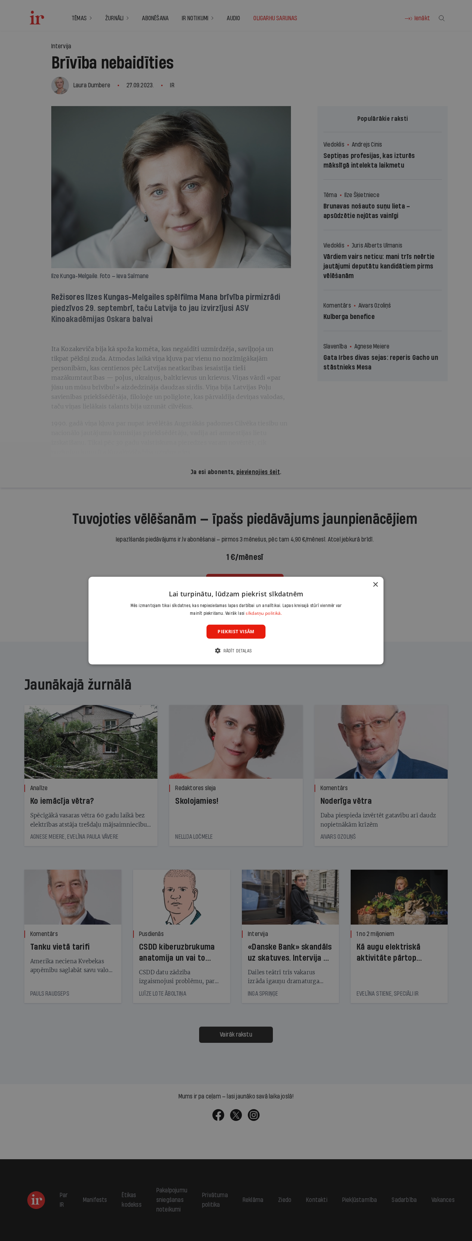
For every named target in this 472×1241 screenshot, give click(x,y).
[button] (236, 650)
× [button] (375, 584)
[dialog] (236, 620)
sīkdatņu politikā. (264, 613)
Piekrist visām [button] (236, 631)
